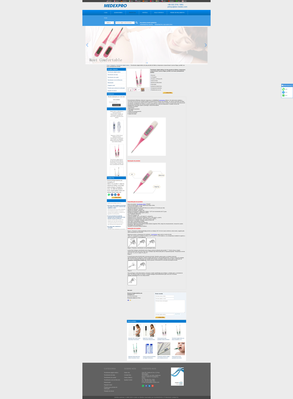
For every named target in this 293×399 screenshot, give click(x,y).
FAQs (105, 18)
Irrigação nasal (111, 85)
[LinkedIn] (115, 194)
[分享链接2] (118, 194)
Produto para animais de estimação (116, 88)
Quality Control (128, 380)
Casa (105, 12)
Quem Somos (118, 12)
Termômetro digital (141, 204)
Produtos (132, 12)
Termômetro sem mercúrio (163, 24)
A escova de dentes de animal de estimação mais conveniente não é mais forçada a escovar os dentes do (116, 211)
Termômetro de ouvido (113, 77)
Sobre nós (127, 372)
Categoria (113, 65)
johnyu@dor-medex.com (177, 7)
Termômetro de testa (113, 74)
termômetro (154, 234)
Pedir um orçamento (177, 12)
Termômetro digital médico (123, 65)
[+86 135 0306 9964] (128, 300)
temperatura (162, 100)
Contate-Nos (127, 375)
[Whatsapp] (109, 194)
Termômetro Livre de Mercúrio (115, 80)
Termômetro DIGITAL (146, 24)
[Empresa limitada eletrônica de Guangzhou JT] (115, 5)
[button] (206, 45)
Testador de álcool (112, 90)
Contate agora (116, 197)
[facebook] (112, 194)
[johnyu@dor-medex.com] (130, 300)
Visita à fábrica (128, 377)
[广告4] (146, 63)
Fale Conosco (159, 12)
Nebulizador (110, 82)
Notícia (145, 12)
